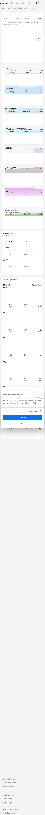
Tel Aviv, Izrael (7, 799)
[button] (22, 3)
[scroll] (38, 38)
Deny (22, 424)
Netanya (26, 8)
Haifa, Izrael (7, 802)
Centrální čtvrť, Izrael (10, 779)
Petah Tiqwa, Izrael (9, 813)
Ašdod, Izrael (7, 806)
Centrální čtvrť (17, 8)
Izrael (8, 8)
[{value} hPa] (4, 15)
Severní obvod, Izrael (10, 783)
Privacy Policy (31, 403)
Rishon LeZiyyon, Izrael (10, 809)
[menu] (42, 3)
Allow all (22, 417)
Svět (3, 8)
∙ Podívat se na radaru (10, 24)
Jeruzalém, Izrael (8, 795)
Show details (33, 411)
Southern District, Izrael (10, 786)
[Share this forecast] (7, 15)
